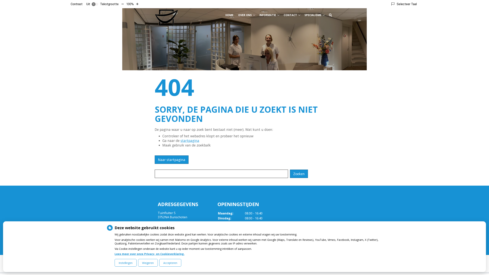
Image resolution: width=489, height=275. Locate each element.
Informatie (267, 15)
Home (229, 15)
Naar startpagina (171, 159)
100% (130, 4)
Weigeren (148, 263)
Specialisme (312, 15)
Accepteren (170, 263)
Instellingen (126, 263)
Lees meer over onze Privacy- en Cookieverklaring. (150, 254)
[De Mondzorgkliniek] (166, 17)
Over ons (245, 15)
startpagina (190, 140)
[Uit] (95, 4)
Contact (290, 15)
